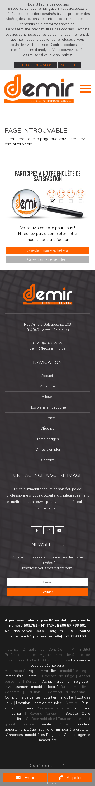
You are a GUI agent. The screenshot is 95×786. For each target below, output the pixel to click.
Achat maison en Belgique (65, 681)
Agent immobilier (42, 670)
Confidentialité (47, 765)
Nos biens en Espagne (47, 407)
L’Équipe (47, 428)
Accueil (47, 376)
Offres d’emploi (47, 449)
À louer (48, 397)
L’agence (47, 418)
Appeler (73, 777)
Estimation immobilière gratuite (64, 729)
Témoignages (47, 439)
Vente (46, 724)
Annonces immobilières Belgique (33, 734)
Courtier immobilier (58, 697)
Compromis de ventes (23, 697)
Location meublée (47, 702)
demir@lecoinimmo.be (48, 348)
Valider (47, 592)
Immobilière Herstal (21, 676)
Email (29, 777)
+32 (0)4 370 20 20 (47, 343)
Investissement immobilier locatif (31, 686)
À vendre (47, 386)
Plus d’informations (35, 65)
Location (23, 702)
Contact (47, 460)
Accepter (70, 65)
